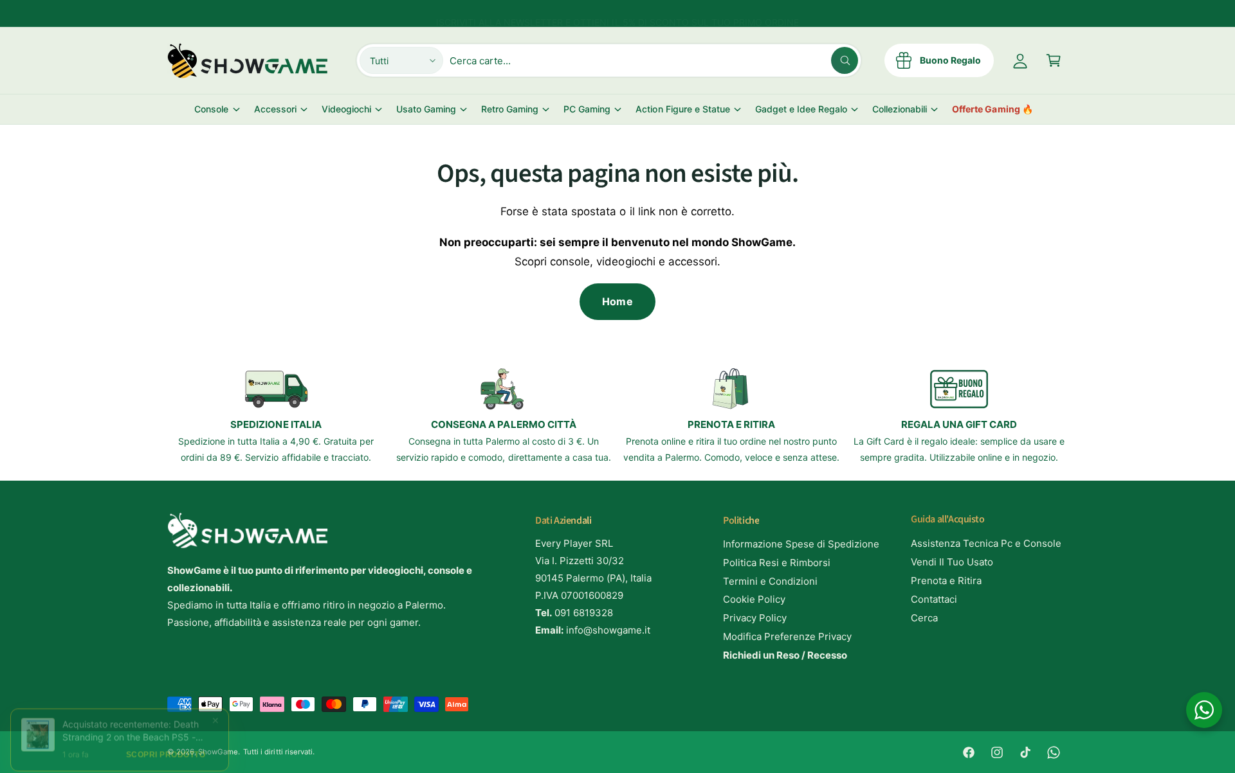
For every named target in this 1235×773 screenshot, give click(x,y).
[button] (1053, 60)
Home (617, 301)
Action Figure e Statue (682, 108)
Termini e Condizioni (770, 581)
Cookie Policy (754, 599)
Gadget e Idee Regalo (801, 108)
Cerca (924, 618)
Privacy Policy (755, 618)
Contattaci (934, 599)
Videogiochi (346, 108)
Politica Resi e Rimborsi (776, 562)
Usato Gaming (426, 108)
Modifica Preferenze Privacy (787, 636)
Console (211, 108)
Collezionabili (899, 108)
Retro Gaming (509, 108)
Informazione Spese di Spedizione (801, 544)
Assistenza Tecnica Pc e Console (986, 543)
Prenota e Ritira (946, 580)
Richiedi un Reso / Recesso (785, 655)
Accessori (275, 108)
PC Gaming (586, 108)
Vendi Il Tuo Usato (952, 562)
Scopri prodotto (166, 745)
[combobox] (653, 60)
